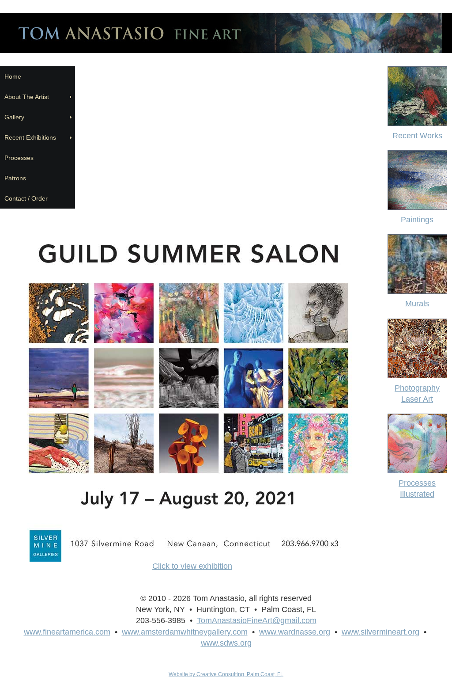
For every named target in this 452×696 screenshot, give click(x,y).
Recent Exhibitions (32, 137)
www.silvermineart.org (380, 632)
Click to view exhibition (192, 566)
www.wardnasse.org (294, 632)
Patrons (15, 178)
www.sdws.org (226, 643)
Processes (19, 157)
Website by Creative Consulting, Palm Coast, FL (226, 674)
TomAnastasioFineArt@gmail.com (256, 620)
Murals (417, 303)
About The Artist (28, 96)
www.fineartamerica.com (67, 632)
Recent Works (417, 135)
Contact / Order (26, 198)
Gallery (14, 117)
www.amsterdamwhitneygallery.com (185, 632)
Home (12, 76)
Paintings (417, 219)
